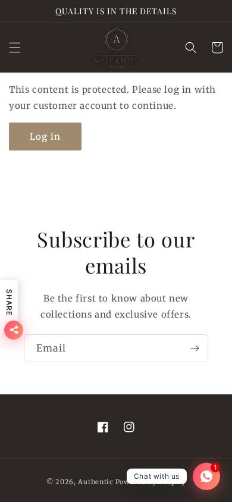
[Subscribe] (194, 348)
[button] (15, 47)
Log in (45, 136)
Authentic (95, 482)
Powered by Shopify (150, 482)
